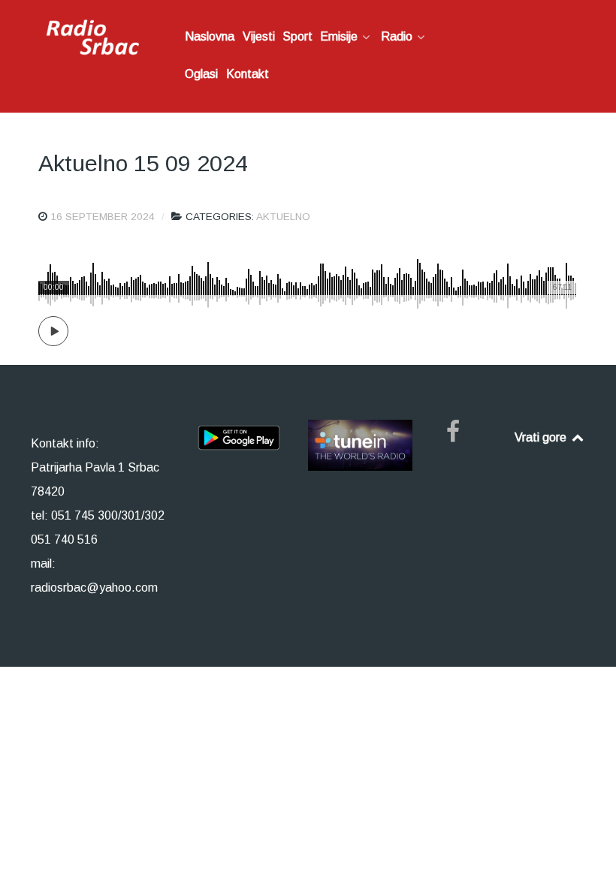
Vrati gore (542, 437)
